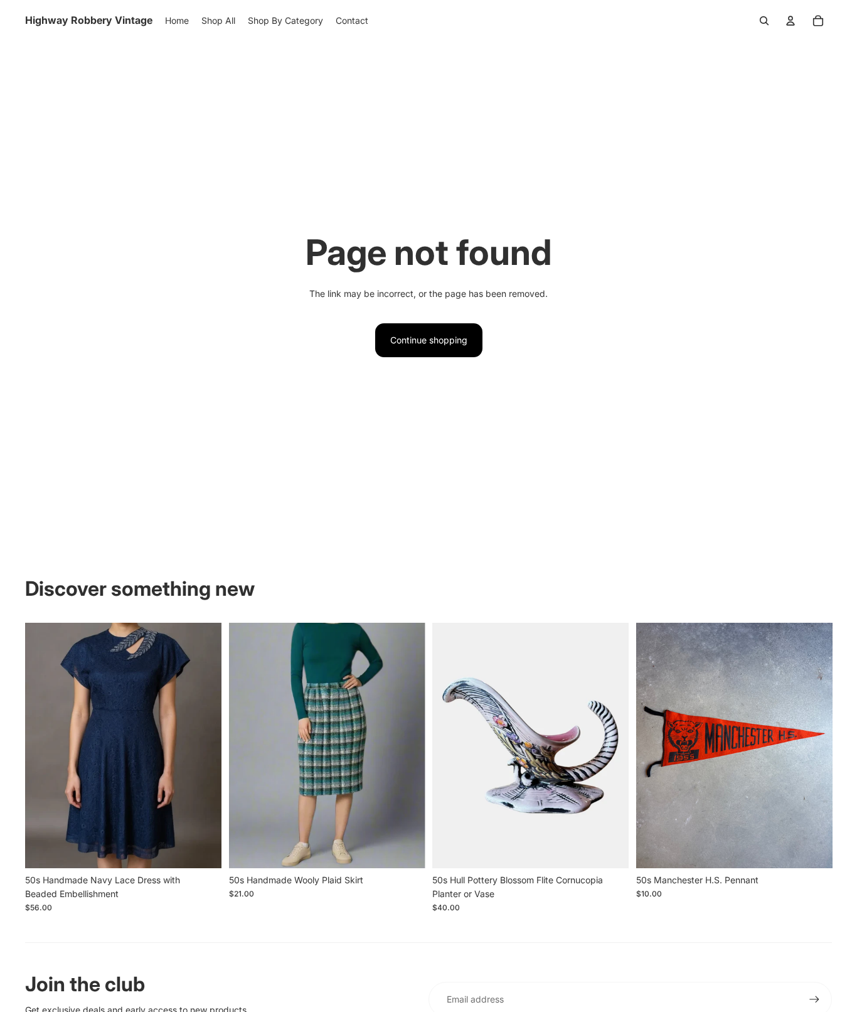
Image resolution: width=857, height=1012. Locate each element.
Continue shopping (428, 340)
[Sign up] (814, 999)
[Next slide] (202, 745)
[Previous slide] (44, 745)
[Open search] (764, 21)
